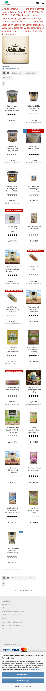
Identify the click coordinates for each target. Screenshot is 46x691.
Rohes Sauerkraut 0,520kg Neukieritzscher (12, 349)
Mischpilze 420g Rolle (33, 268)
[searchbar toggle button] (32, 3)
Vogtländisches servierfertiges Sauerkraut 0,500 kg (12, 510)
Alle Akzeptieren (23, 674)
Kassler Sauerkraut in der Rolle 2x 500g (12, 389)
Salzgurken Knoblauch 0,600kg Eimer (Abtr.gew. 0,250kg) (12, 148)
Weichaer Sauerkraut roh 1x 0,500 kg (33, 228)
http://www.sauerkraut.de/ (10, 68)
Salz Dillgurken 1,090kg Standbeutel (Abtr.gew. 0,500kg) (12, 269)
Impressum (6, 604)
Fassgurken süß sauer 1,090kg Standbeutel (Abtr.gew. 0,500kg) (33, 309)
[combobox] (17, 73)
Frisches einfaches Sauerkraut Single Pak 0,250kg (12, 430)
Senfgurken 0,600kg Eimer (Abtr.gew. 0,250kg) (34, 108)
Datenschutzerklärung (36, 670)
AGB (4, 618)
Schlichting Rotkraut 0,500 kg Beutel (34, 469)
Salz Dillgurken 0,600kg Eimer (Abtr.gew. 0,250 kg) (12, 108)
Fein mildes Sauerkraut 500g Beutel (33, 510)
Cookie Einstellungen (9, 629)
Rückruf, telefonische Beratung (12, 625)
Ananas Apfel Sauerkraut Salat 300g (12, 229)
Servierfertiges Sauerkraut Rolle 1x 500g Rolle (12, 309)
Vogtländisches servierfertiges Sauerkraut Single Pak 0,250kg (34, 189)
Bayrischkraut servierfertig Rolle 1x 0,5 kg (34, 390)
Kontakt (5, 608)
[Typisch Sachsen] (5, 3)
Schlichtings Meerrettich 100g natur (34, 148)
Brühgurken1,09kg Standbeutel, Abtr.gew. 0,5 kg (12, 550)
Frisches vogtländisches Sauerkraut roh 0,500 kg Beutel (33, 430)
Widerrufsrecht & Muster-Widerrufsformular (16, 615)
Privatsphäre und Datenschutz (12, 622)
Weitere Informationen (23, 686)
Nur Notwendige (23, 681)
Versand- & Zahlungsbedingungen (13, 611)
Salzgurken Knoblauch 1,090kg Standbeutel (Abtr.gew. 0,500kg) (12, 470)
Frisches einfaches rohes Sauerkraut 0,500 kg (33, 349)
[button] (4, 73)
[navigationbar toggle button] (43, 3)
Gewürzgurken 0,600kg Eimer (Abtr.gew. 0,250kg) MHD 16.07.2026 (12, 189)
